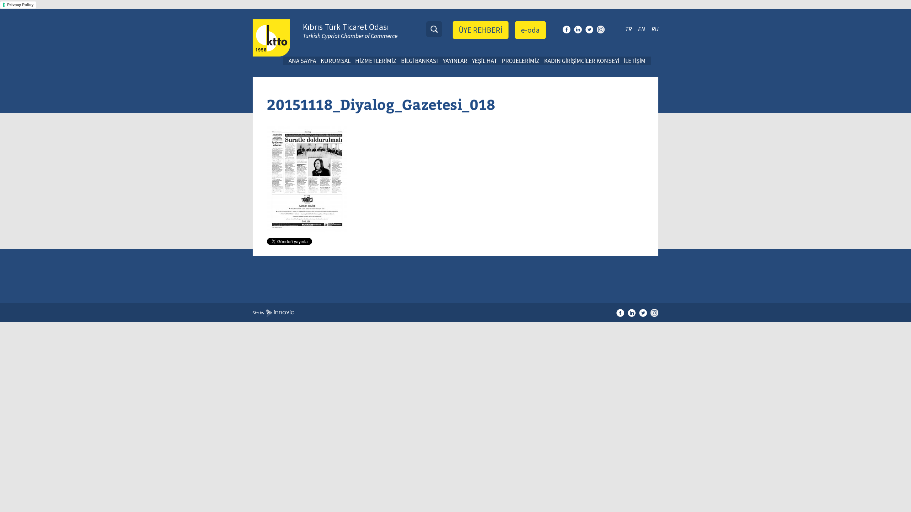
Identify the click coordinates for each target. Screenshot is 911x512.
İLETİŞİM (635, 61)
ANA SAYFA (302, 61)
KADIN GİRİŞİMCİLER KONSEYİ (581, 61)
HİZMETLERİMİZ (375, 61)
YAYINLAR (455, 61)
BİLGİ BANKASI (419, 61)
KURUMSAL (336, 61)
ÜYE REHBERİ (480, 30)
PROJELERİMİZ (520, 61)
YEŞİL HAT (484, 61)
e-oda (530, 30)
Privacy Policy (20, 4)
